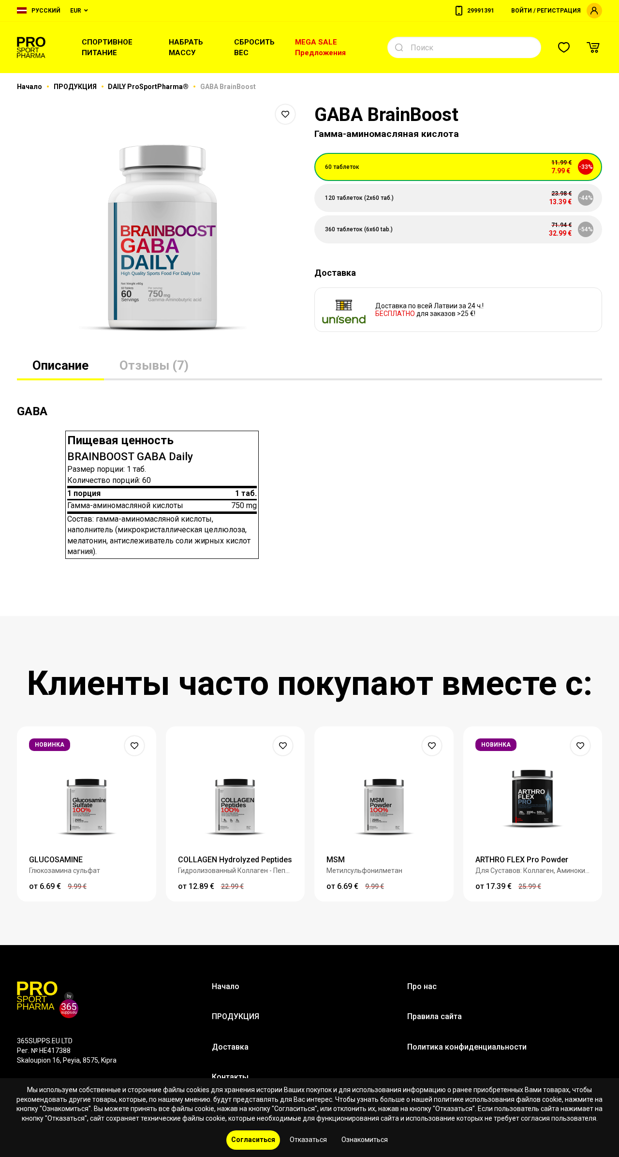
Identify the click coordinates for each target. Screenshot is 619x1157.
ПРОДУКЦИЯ (76, 86)
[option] (161, 223)
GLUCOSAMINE (56, 859)
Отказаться (308, 1139)
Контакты (230, 1077)
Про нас (422, 986)
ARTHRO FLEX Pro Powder (521, 859)
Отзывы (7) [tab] (154, 365)
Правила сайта (434, 1016)
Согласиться (253, 1139)
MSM (335, 859)
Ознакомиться (364, 1139)
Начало (30, 86)
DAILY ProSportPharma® (149, 86)
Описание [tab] (60, 365)
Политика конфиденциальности (467, 1047)
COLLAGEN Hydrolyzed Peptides (235, 859)
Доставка (230, 1047)
